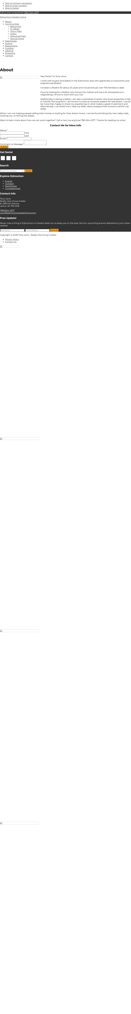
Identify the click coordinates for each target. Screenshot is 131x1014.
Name (4, 130)
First (27, 133)
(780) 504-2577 (31, 12)
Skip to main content (16, 5)
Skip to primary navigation (18, 3)
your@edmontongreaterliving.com (18, 213)
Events (8, 181)
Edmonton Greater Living (13, 17)
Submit (4, 147)
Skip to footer (12, 8)
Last (27, 136)
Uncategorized (12, 188)
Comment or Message (12, 144)
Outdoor (9, 183)
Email (3, 138)
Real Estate (11, 186)
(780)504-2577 (7, 210)
